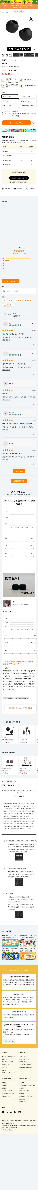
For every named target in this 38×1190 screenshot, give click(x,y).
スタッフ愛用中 (8, 698)
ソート (14, 313)
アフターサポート (24, 1062)
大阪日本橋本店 (7, 156)
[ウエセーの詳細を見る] (32, 383)
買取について (23, 1056)
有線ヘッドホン (6, 1064)
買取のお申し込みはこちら (19, 178)
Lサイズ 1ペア (7, 105)
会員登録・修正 (6, 1096)
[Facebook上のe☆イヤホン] (15, 1111)
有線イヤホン (5, 1059)
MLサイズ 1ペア (25, 101)
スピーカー (5, 1070)
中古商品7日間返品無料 (25, 1067)
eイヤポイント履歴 (7, 1091)
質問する (16, 481)
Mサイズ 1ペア (7, 101)
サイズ (3, 92)
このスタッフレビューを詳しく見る (20, 708)
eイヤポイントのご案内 (8, 1093)
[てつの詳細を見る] (32, 323)
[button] (10, 70)
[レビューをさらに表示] (19, 471)
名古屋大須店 (7, 160)
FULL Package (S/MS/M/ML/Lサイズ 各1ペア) (28, 105)
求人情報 (4, 1085)
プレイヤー (5, 1067)
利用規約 (21, 1093)
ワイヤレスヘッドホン (7, 1062)
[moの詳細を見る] (32, 353)
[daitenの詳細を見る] (32, 443)
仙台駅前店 (6, 164)
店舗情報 (4, 1088)
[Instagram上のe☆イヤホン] (19, 1111)
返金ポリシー (23, 1099)
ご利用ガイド (9, 1041)
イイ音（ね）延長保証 (25, 1064)
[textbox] (19, 291)
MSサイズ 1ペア (25, 96)
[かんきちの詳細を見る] (32, 413)
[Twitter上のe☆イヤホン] (7, 1111)
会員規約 (21, 1088)
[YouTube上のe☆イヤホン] (3, 1111)
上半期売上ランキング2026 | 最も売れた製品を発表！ (27, 950)
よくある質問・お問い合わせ (27, 1085)
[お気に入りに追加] (33, 122)
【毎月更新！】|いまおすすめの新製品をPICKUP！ (10, 936)
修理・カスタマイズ (24, 1059)
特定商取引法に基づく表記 (26, 1096)
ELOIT (4, 60)
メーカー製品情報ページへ (9, 781)
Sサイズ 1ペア (7, 96)
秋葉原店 (5, 151)
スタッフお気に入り (22, 698)
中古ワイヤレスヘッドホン (9, 1073)
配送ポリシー (23, 1102)
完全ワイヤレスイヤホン (8, 1056)
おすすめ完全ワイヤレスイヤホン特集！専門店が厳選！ (27, 936)
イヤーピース (12, 60)
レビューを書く (12, 281)
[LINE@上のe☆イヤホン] (11, 1111)
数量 (2, 113)
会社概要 (4, 1082)
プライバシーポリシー (25, 1091)
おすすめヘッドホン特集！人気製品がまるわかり (10, 950)
